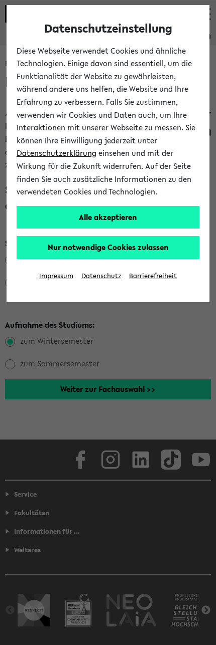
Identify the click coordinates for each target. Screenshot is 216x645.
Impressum (56, 276)
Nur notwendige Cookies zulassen (108, 247)
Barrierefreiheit (153, 276)
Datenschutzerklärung (56, 152)
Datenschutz (101, 276)
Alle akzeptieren (108, 217)
